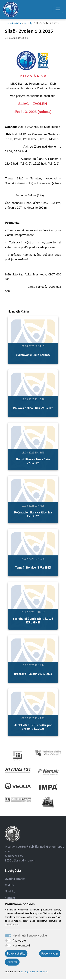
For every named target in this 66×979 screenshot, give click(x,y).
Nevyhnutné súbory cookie (30, 935)
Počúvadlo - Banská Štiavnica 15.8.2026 (33, 514)
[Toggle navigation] (58, 9)
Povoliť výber (49, 953)
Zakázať (12, 962)
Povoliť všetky (16, 953)
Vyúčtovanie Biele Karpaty (33, 355)
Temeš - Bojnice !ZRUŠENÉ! (33, 567)
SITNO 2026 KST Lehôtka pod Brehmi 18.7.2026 (33, 727)
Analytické (19, 940)
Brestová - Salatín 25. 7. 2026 (33, 674)
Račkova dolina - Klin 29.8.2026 (33, 408)
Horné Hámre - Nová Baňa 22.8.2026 (33, 461)
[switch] (8, 940)
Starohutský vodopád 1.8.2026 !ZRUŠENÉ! (33, 620)
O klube (10, 885)
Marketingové (21, 945)
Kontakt (10, 898)
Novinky (28, 23)
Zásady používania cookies (34, 971)
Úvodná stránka (13, 23)
